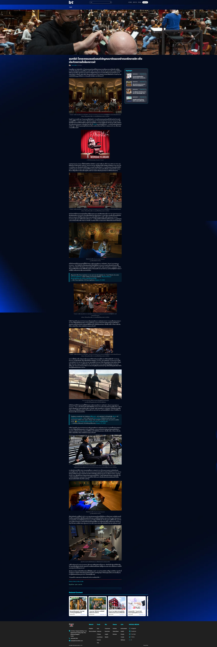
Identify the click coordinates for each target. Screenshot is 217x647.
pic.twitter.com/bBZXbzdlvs (100, 421)
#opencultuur (88, 421)
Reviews (115, 634)
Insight (106, 634)
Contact (145, 2)
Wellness (123, 640)
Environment (124, 628)
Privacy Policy (145, 645)
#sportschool (97, 418)
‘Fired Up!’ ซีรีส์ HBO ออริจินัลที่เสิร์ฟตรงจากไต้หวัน (96, 611)
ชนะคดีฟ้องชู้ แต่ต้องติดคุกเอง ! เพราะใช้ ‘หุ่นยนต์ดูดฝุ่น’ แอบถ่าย (139, 93)
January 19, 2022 (100, 280)
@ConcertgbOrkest (76, 276)
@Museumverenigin (76, 418)
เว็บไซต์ (95, 124)
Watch (135, 2)
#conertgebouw (75, 278)
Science (99, 640)
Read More (142, 81)
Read (139, 2)
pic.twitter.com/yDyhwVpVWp (88, 278)
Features (99, 631)
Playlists (91, 628)
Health (122, 631)
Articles (115, 628)
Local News (100, 637)
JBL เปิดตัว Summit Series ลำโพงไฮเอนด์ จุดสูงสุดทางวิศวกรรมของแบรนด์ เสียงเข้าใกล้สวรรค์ (139, 86)
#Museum (93, 416)
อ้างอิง (70, 581)
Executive (107, 631)
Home (130, 2)
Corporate (107, 628)
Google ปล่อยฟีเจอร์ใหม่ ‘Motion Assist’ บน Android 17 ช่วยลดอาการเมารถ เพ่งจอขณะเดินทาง (139, 78)
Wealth (106, 637)
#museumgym (81, 421)
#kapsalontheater (106, 276)
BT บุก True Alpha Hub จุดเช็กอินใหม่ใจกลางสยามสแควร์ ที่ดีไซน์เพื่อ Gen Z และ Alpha (117, 612)
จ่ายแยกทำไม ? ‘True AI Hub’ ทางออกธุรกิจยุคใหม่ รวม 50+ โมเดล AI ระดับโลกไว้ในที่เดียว (135, 612)
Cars (98, 628)
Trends (122, 637)
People (122, 634)
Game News (116, 631)
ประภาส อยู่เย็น (74, 65)
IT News (99, 634)
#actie (114, 416)
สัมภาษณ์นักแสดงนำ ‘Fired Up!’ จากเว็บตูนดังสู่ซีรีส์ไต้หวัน (77, 611)
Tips (98, 642)
